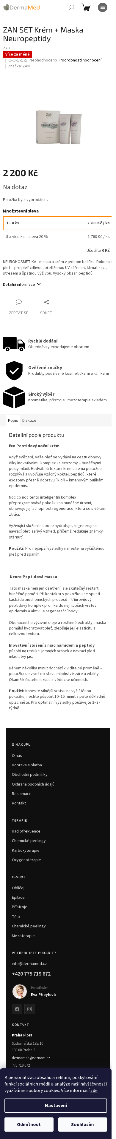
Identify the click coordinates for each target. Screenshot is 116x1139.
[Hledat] (71, 7)
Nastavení (56, 1105)
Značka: (19, 66)
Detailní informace (19, 285)
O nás (17, 756)
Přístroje (19, 907)
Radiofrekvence (26, 831)
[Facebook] (17, 1009)
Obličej (18, 888)
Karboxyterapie (26, 851)
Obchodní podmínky (30, 775)
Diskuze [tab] (29, 421)
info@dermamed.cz (29, 964)
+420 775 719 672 (31, 974)
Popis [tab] (13, 421)
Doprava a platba (27, 765)
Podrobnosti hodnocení (80, 60)
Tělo (16, 917)
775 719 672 (21, 1065)
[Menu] (103, 7)
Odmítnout (29, 1124)
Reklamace (22, 794)
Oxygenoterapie (26, 860)
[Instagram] (29, 1009)
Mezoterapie (23, 936)
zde (94, 1090)
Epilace (18, 898)
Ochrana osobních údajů (33, 784)
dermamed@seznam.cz (31, 1058)
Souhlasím (82, 1124)
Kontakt (19, 803)
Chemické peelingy (29, 841)
